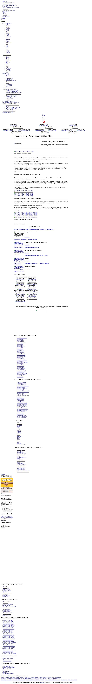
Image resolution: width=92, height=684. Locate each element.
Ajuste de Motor (20, 389)
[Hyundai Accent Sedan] (32, 299)
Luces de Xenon (6, 595)
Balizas (18, 462)
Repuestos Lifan (20, 372)
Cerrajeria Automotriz (21, 384)
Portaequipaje (6, 588)
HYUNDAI (32, 679)
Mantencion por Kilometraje (23, 385)
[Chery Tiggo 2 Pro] (43, 125)
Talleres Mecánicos (21, 401)
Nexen (18, 441)
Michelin (18, 439)
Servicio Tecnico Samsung (9, 638)
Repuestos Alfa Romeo (22, 338)
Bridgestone (19, 424)
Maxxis (18, 438)
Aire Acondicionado (7, 610)
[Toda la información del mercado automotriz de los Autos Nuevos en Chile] (13, 675)
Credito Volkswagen (43, 677)
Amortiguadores (6, 611)
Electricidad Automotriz (22, 416)
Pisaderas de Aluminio (21, 453)
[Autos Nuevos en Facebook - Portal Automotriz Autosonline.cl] (44, 115)
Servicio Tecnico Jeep (8, 630)
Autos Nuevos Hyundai (19, 678)
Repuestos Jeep (20, 357)
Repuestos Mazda (20, 369)
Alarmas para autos (7, 661)
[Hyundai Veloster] (20, 282)
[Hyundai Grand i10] (20, 294)
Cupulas (18, 456)
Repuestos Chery (20, 358)
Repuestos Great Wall (21, 370)
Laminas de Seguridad (8, 658)
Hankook (19, 433)
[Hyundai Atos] (20, 299)
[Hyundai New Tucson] (32, 284)
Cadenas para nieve (7, 592)
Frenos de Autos (20, 414)
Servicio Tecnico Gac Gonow (9, 653)
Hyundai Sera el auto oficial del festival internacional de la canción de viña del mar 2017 (34, 229)
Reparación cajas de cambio (23, 392)
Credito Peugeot (26, 677)
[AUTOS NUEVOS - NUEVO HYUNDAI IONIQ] (25, 212)
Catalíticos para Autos (8, 604)
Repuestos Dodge (20, 341)
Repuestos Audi (20, 339)
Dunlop (18, 428)
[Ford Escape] (75, 128)
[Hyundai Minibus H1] (20, 286)
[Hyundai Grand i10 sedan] (32, 291)
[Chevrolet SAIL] (45, 132)
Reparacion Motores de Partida (23, 390)
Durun (18, 427)
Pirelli (18, 442)
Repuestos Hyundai (21, 346)
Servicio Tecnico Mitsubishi (9, 647)
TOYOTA (15, 679)
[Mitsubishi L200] (52, 130)
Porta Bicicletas (6, 589)
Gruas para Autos (20, 394)
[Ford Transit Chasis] (18, 128)
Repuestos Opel (20, 377)
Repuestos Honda (20, 345)
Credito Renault (34, 677)
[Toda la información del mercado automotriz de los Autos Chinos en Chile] (4, 675)
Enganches (5, 591)
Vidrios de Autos (6, 605)
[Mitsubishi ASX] (81, 130)
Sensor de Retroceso (7, 659)
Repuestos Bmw (20, 340)
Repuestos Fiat (20, 344)
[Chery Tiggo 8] (13, 125)
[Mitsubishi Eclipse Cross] (66, 130)
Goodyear (19, 431)
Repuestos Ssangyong (21, 374)
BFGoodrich (19, 422)
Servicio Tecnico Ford (8, 627)
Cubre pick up (20, 451)
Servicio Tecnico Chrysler (8, 624)
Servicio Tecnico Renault (8, 637)
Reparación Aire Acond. (22, 405)
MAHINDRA (9, 679)
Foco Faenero (20, 459)
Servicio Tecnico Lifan (8, 648)
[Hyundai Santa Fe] (32, 282)
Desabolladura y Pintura (22, 403)
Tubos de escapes (20, 398)
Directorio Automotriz (8, 666)
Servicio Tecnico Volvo (8, 643)
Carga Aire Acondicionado (22, 409)
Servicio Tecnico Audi (8, 620)
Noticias (48, 678)
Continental (19, 425)
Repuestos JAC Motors (22, 359)
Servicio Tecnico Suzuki (8, 641)
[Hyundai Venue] (32, 279)
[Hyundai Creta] (32, 296)
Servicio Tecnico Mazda (8, 632)
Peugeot (2, 677)
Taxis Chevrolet (10, 678)
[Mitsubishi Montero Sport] (24, 130)
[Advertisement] (41, 323)
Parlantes (5, 672)
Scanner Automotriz (21, 411)
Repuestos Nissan (20, 352)
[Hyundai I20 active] (32, 289)
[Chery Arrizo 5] (73, 125)
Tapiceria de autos (20, 400)
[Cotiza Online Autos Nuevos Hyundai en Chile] (24, 151)
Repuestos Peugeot (21, 368)
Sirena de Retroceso (21, 461)
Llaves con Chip (20, 393)
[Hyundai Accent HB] (20, 301)
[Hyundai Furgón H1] (32, 294)
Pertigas (18, 458)
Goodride (19, 432)
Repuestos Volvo (20, 366)
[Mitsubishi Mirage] (39, 130)
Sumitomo (19, 443)
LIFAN (75, 679)
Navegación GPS (7, 668)
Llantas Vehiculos (7, 601)
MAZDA (63, 679)
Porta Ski (5, 586)
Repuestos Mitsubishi (21, 356)
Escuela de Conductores (22, 388)
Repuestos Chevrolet (21, 342)
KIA (66, 679)
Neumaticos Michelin (55, 678)
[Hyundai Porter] (20, 284)
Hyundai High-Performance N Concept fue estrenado (37, 263)
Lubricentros (19, 396)
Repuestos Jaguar (20, 367)
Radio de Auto (6, 671)
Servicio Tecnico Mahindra (9, 646)
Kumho (18, 435)
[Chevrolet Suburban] (16, 132)
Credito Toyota (58, 677)
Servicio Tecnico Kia (7, 631)
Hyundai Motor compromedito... (32, 247)
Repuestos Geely (20, 375)
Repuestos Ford (20, 361)
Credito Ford (51, 677)
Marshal (18, 437)
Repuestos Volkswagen (22, 373)
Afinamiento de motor (21, 415)
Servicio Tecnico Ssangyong (9, 649)
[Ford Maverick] (49, 128)
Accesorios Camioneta (21, 464)
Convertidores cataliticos (8, 612)
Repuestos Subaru (20, 364)
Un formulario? (6, 508)
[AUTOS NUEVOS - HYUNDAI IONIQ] (23, 190)
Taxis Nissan (3, 678)
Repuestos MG (20, 347)
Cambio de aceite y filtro (22, 404)
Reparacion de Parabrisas (22, 406)
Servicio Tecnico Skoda (8, 640)
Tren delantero (20, 412)
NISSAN (28, 679)
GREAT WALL (48, 679)
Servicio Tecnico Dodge (8, 626)
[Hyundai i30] (20, 289)
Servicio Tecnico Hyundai (8, 629)
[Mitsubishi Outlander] (8, 130)
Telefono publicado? (7, 507)
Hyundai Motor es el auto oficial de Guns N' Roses (36, 255)
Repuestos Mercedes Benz (22, 362)
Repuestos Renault (21, 353)
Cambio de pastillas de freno (23, 395)
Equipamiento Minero (21, 467)
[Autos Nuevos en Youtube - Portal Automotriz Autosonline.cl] (44, 122)
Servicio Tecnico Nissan (8, 633)
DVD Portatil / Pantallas (8, 673)
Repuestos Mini (20, 363)
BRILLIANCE (21, 679)
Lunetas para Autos (7, 614)
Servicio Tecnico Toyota (8, 644)
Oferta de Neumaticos (21, 444)
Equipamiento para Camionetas (23, 470)
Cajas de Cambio (20, 399)
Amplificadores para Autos (9, 667)
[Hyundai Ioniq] (32, 286)
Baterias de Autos (7, 615)
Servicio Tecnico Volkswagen (9, 642)
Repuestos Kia (20, 349)
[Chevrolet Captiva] (72, 132)
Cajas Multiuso (20, 463)
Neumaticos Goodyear (41, 678)
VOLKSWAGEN (56, 679)
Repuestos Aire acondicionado (9, 606)
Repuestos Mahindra (21, 355)
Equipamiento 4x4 (21, 454)
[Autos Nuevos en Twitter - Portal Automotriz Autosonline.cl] (44, 119)
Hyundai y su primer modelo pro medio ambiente (25, 239)
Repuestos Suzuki (20, 351)
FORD (42, 679)
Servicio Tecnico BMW (8, 621)
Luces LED (5, 596)
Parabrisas (5, 603)
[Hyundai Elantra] (20, 296)
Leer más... (27, 237)
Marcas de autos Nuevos (10, 677)
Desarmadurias (6, 609)
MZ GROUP (42, 682)
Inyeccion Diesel (20, 407)
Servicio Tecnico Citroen (8, 622)
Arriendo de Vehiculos (21, 383)
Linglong (19, 436)
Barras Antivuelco (20, 465)
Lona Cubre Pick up (21, 468)
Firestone (19, 430)
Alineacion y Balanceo (21, 382)
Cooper (18, 426)
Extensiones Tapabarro (21, 457)
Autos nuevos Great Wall (30, 678)
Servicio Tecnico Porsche (8, 636)
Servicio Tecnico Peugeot (8, 635)
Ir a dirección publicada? (8, 509)
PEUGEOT (3, 679)
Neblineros (5, 594)
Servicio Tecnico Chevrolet (9, 625)
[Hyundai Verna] (20, 279)
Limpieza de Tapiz (21, 387)
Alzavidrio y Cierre (21, 450)
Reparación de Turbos (21, 417)
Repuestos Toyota (20, 350)
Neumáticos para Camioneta (23, 472)
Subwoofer (5, 670)
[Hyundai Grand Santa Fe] (20, 291)
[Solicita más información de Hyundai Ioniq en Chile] (41, 312)
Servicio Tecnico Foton (8, 652)
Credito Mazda (19, 677)
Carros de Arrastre (7, 590)
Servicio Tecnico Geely (8, 650)
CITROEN (70, 679)
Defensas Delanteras (21, 469)
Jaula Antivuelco (20, 452)
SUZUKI (38, 679)
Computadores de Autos (22, 410)
